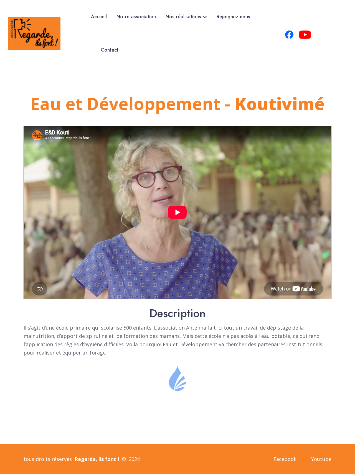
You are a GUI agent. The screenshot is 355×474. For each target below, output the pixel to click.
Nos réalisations (183, 16)
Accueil (99, 16)
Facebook (284, 459)
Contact (109, 49)
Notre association (136, 16)
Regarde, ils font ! (97, 459)
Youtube (321, 459)
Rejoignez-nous (233, 16)
